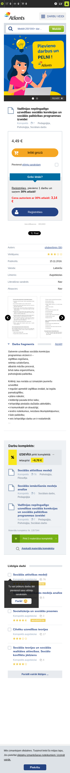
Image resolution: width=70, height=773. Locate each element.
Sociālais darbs (38, 127)
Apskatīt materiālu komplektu (38, 548)
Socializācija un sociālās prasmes (35, 611)
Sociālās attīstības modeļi (35, 470)
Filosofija (22, 478)
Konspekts (22, 123)
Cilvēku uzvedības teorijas (30, 629)
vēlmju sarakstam (31, 164)
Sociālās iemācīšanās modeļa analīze (37, 487)
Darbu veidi (55, 16)
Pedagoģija (44, 123)
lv (60, 3)
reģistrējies (19, 188)
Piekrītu (35, 767)
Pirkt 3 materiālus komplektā (37, 538)
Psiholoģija (23, 127)
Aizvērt (55, 98)
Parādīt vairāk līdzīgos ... (35, 674)
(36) (53, 247)
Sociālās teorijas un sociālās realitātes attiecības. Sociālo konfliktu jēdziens (32, 651)
